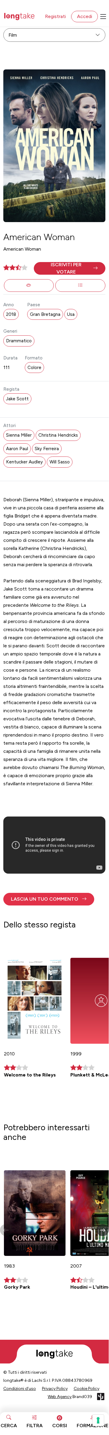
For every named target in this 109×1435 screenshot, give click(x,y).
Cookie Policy (86, 1388)
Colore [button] (34, 367)
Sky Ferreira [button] (47, 448)
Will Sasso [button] (60, 462)
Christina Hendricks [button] (58, 435)
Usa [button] (71, 314)
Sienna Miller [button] (19, 435)
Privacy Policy (55, 1388)
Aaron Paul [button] (17, 448)
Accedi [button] (84, 16)
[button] (69, 268)
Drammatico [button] (19, 340)
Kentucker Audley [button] (24, 462)
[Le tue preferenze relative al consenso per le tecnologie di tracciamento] (98, 1420)
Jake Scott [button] (17, 398)
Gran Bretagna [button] (45, 314)
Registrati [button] (55, 16)
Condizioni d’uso (19, 1388)
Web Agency (60, 1396)
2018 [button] (11, 314)
